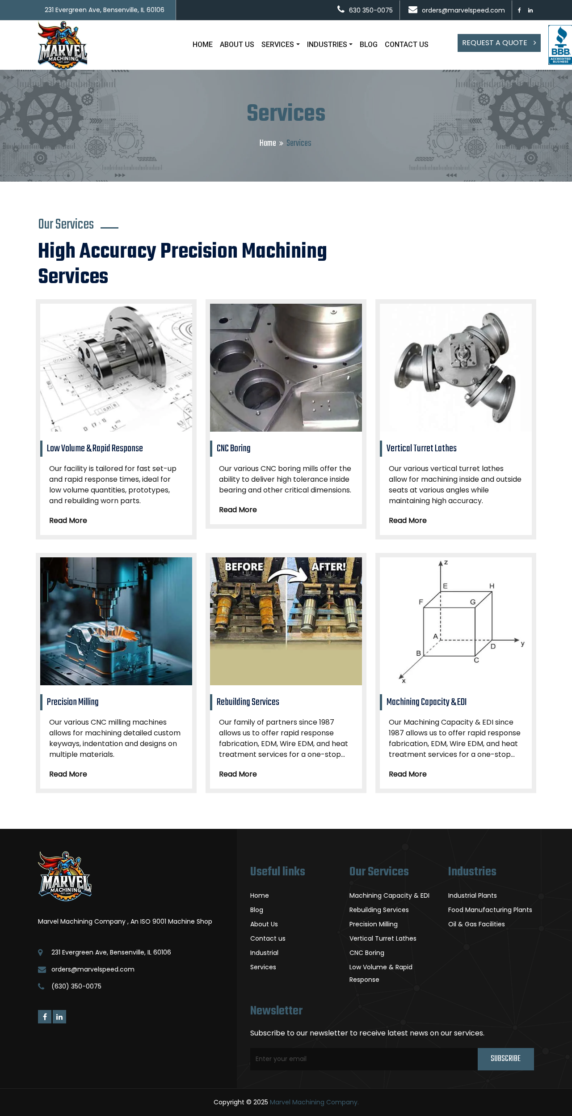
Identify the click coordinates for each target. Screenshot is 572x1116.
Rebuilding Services (379, 909)
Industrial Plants (472, 895)
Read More (68, 520)
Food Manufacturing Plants (490, 909)
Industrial (264, 952)
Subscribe (506, 1058)
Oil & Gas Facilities (476, 924)
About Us (264, 924)
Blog (256, 909)
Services (263, 967)
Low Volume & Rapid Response (380, 973)
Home (268, 143)
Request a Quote (495, 43)
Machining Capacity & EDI (389, 895)
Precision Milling (373, 924)
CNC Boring (366, 952)
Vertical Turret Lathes (382, 938)
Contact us (268, 938)
